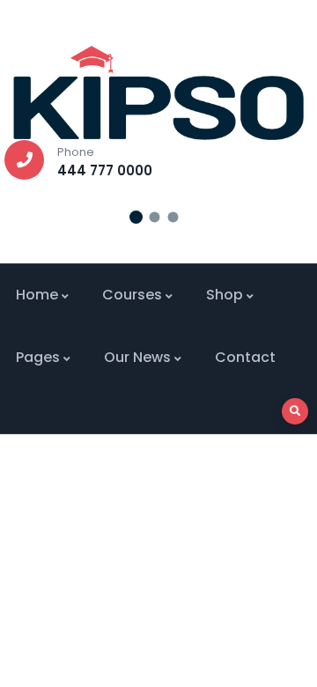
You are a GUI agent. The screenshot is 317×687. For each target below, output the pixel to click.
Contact (245, 357)
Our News (137, 357)
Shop (224, 294)
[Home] (158, 92)
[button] (136, 217)
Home (37, 294)
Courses (132, 294)
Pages (38, 357)
